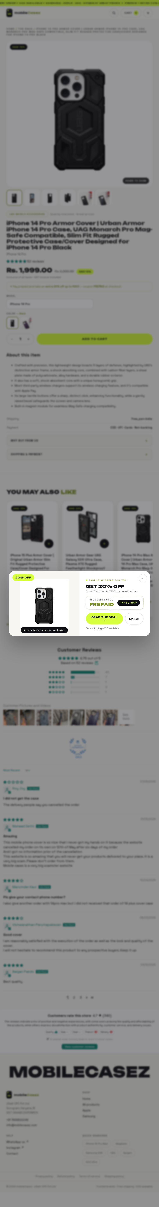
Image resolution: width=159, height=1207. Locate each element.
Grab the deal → (104, 618)
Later (134, 618)
